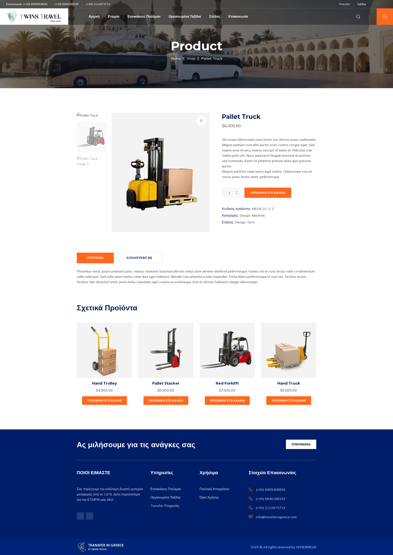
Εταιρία (113, 16)
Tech (251, 222)
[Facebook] (379, 4)
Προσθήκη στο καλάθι (268, 193)
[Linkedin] (386, 4)
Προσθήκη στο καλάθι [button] (104, 400)
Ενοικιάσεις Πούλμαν (144, 16)
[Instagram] (89, 516)
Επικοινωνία (238, 16)
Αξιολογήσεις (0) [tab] (139, 258)
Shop (191, 58)
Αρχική (94, 16)
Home (176, 58)
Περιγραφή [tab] (95, 258)
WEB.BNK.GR (306, 547)
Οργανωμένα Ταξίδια (185, 16)
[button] (201, 121)
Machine (258, 215)
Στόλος (214, 16)
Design (245, 215)
